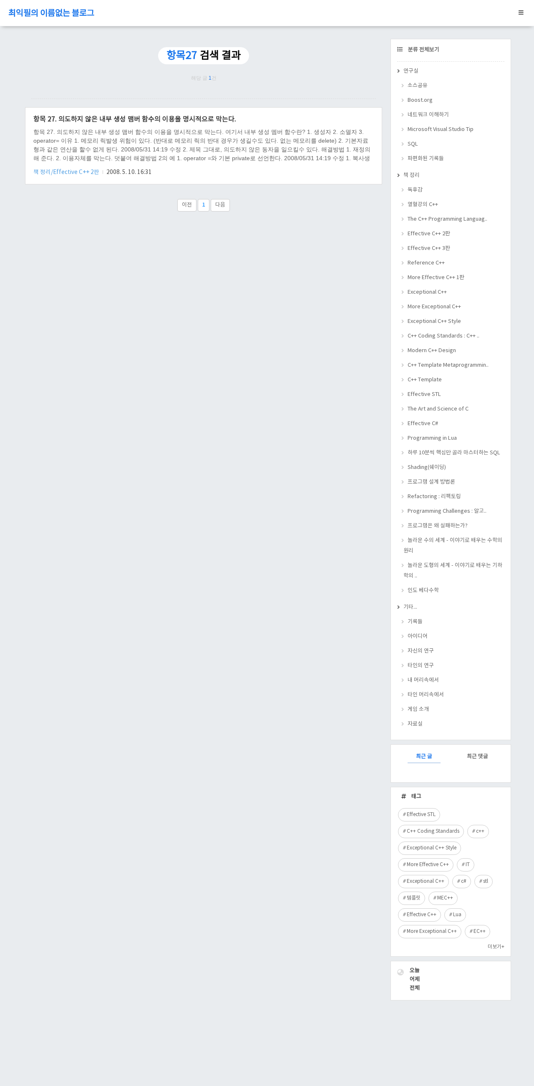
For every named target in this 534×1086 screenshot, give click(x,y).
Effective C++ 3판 (429, 248)
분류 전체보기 (423, 50)
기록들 (415, 622)
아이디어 (418, 636)
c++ (480, 831)
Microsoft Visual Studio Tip (441, 129)
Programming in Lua (432, 438)
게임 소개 (418, 709)
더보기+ (496, 947)
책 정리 (411, 175)
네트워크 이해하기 (428, 115)
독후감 (415, 190)
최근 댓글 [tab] (477, 756)
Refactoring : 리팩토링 (434, 497)
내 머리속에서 (423, 680)
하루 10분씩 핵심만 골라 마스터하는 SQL (454, 453)
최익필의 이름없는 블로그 (51, 13)
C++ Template (425, 380)
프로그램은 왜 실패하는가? (438, 526)
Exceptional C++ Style (434, 321)
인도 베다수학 (423, 590)
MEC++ (445, 898)
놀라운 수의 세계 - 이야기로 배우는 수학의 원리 (452, 545)
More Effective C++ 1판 (436, 278)
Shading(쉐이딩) (427, 467)
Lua (457, 914)
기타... (410, 607)
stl (485, 881)
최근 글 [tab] (424, 756)
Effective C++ (421, 914)
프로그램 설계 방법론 (431, 482)
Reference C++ (426, 263)
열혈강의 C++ (423, 205)
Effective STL (424, 394)
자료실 (415, 724)
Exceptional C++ (427, 292)
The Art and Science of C (438, 409)
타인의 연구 (421, 666)
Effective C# (423, 424)
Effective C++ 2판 (429, 234)
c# (463, 881)
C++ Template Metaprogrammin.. (448, 365)
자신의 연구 (421, 651)
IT (468, 864)
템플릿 (414, 898)
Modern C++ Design (432, 351)
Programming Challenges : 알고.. (447, 511)
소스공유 (418, 86)
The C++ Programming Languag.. (447, 219)
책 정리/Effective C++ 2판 (67, 172)
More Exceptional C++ (434, 307)
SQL (413, 144)
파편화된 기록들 (426, 159)
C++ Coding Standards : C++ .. (443, 336)
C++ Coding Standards (433, 831)
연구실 (410, 71)
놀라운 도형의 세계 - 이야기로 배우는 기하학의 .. (452, 570)
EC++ (480, 931)
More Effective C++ (428, 864)
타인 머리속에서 (426, 695)
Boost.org (420, 100)
